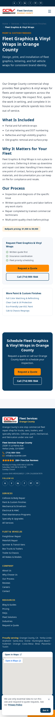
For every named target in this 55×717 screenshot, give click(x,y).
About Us (6, 570)
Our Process (8, 578)
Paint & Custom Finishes (34, 23)
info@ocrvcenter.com (16, 455)
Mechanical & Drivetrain (14, 506)
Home (5, 23)
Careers (6, 587)
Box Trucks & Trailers (12, 548)
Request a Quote (27, 268)
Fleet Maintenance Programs (16, 514)
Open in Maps (12, 654)
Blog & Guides (9, 604)
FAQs (4, 613)
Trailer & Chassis (10, 552)
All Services (7, 522)
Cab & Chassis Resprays (17, 310)
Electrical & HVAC (10, 510)
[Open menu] (49, 11)
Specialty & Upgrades (12, 518)
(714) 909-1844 (13, 452)
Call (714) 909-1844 (27, 276)
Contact (6, 591)
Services (15, 23)
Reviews (6, 582)
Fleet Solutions (9, 617)
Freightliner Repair (11, 536)
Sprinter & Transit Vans (13, 544)
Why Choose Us (9, 574)
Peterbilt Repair (10, 540)
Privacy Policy (15, 704)
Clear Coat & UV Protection (19, 302)
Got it (45, 710)
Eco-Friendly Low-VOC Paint (19, 306)
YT (35, 3)
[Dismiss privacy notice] (49, 699)
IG (25, 3)
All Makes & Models (12, 557)
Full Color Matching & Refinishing (22, 298)
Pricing (5, 608)
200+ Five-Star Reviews (26, 460)
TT (41, 3)
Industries (7, 621)
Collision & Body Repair (13, 498)
